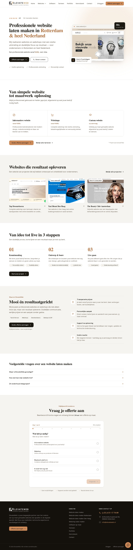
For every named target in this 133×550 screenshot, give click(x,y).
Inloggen (100, 3)
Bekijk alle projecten (114, 172)
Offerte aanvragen (113, 3)
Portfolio (70, 3)
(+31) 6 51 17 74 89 (110, 513)
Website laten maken (76, 512)
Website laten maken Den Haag (80, 519)
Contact (89, 3)
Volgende (92, 481)
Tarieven (61, 3)
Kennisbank (80, 3)
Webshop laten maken (77, 522)
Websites (41, 3)
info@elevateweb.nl (109, 522)
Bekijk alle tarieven (43, 143)
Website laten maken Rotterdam (80, 515)
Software (52, 3)
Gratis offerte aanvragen (20, 143)
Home (33, 3)
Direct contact (40, 59)
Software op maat (75, 525)
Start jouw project (18, 274)
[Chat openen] (128, 545)
